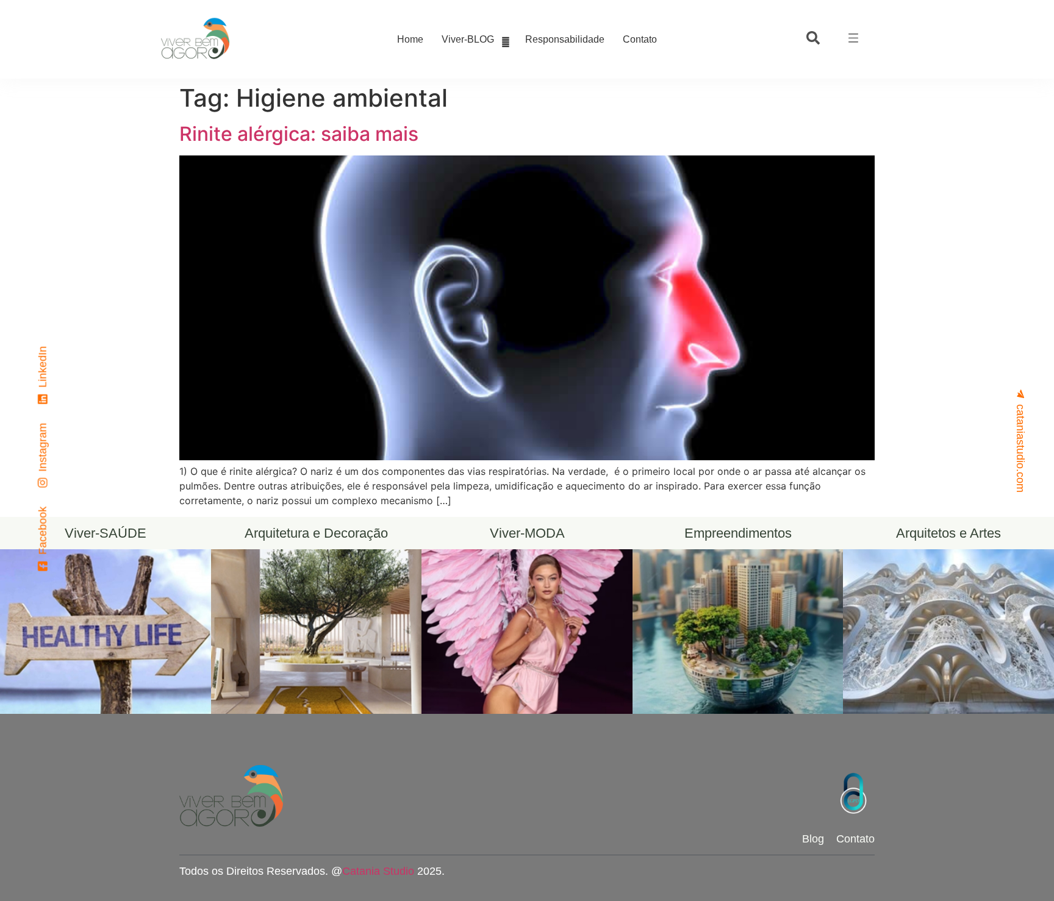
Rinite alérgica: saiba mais (298, 134)
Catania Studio (378, 871)
